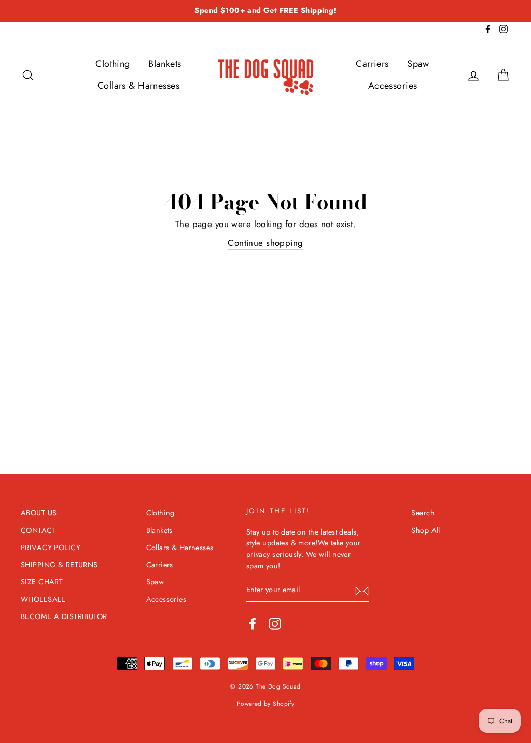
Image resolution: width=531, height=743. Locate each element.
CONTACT (38, 530)
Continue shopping (265, 242)
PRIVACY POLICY (50, 547)
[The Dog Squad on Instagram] (275, 624)
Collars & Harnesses (138, 85)
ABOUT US (39, 513)
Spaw (418, 64)
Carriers (372, 64)
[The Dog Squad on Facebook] (252, 624)
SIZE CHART (42, 582)
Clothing (112, 64)
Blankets (164, 64)
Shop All (425, 530)
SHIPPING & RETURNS (59, 564)
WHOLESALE (43, 599)
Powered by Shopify (266, 703)
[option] (265, 11)
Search (423, 513)
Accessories (392, 85)
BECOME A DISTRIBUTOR (64, 616)
